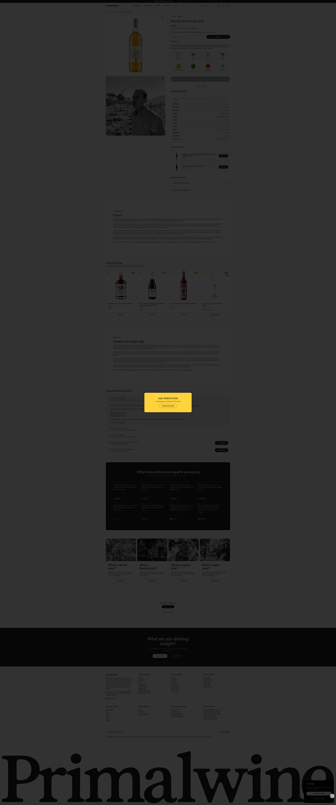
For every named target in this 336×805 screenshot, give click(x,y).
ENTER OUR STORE (168, 406)
